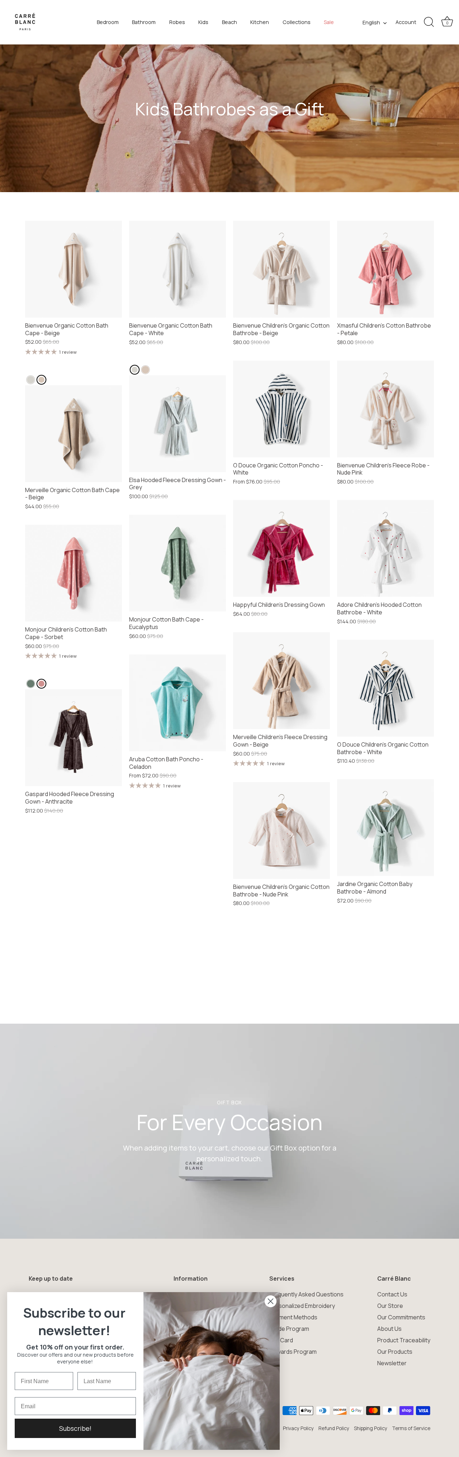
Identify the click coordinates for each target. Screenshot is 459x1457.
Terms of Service (411, 1428)
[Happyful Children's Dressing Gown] (281, 548)
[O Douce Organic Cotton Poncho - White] (281, 409)
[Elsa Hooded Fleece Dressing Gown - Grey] (177, 423)
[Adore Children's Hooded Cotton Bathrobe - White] (385, 548)
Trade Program (289, 1329)
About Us (389, 1329)
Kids (203, 22)
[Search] (429, 22)
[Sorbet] (41, 683)
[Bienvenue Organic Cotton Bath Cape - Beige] (73, 269)
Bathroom (144, 22)
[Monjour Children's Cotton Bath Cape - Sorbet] (73, 573)
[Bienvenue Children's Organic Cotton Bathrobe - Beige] (281, 269)
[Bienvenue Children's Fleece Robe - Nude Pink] (385, 409)
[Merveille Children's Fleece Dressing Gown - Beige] (281, 680)
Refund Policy (333, 1428)
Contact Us (392, 1294)
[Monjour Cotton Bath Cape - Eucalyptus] (177, 563)
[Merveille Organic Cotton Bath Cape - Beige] (73, 433)
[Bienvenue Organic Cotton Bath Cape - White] (177, 269)
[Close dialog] (270, 1301)
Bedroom (108, 22)
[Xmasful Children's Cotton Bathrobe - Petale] (385, 269)
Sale (329, 22)
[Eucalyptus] (30, 683)
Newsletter (392, 1363)
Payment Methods (293, 1317)
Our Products (394, 1352)
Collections (297, 22)
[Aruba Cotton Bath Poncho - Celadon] (177, 702)
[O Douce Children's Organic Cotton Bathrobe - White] (385, 688)
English (371, 22)
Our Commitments (401, 1317)
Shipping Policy (370, 1428)
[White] (30, 379)
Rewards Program (293, 1352)
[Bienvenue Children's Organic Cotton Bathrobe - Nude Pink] (281, 830)
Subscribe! (75, 1428)
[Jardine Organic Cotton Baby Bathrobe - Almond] (385, 827)
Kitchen (259, 22)
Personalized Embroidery (302, 1306)
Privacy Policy (298, 1428)
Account (406, 22)
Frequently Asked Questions (306, 1294)
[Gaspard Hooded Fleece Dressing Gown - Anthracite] (73, 737)
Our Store (390, 1306)
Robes (177, 22)
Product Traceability (403, 1340)
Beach (229, 22)
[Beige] (41, 379)
